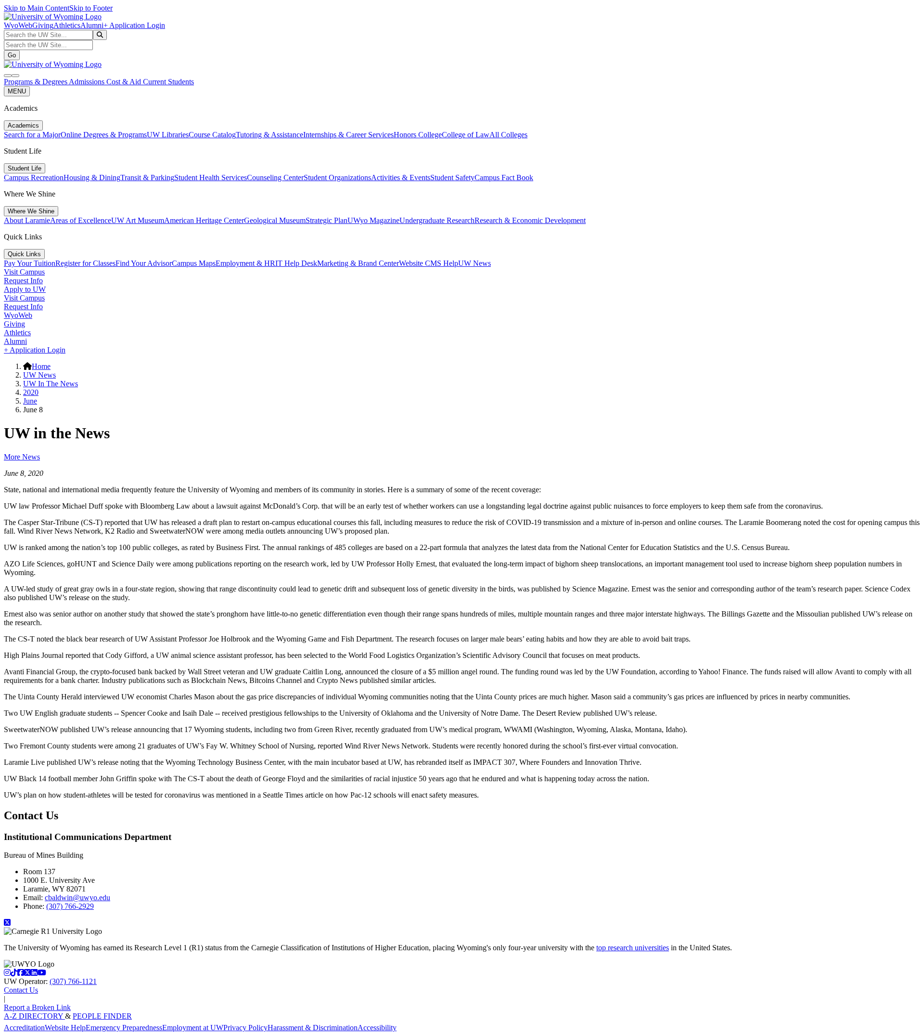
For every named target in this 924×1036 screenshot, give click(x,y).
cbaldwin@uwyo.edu (77, 897)
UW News (474, 263)
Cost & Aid (124, 82)
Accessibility (377, 1027)
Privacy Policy (245, 1027)
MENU (17, 91)
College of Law (465, 135)
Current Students (168, 82)
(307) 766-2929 (70, 906)
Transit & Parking (147, 177)
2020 (30, 392)
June (30, 401)
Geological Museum (275, 220)
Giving (42, 25)
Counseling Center (275, 177)
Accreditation (24, 1027)
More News (22, 457)
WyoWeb (18, 25)
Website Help (65, 1027)
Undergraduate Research (437, 220)
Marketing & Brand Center (358, 263)
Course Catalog (212, 135)
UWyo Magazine (373, 220)
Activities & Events (400, 177)
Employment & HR (245, 263)
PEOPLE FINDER (102, 1016)
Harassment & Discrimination (313, 1027)
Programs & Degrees (36, 82)
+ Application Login (134, 25)
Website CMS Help (428, 263)
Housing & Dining (92, 177)
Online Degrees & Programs (104, 135)
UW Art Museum (137, 220)
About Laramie (27, 220)
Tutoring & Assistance (269, 135)
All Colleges (508, 135)
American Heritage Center (204, 220)
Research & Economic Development (530, 220)
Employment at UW (192, 1027)
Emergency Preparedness (124, 1027)
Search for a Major (32, 135)
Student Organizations (337, 177)
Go (12, 55)
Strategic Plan (326, 220)
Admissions (87, 82)
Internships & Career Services (348, 135)
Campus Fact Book (504, 177)
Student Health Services (210, 177)
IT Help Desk (296, 263)
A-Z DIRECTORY (34, 1016)
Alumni (91, 25)
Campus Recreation (34, 177)
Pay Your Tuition (29, 263)
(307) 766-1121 (73, 981)
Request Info (23, 280)
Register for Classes (85, 263)
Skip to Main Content (36, 8)
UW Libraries (168, 135)
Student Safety (452, 177)
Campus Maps (194, 263)
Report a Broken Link (37, 1007)
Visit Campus (24, 272)
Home (41, 366)
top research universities (632, 948)
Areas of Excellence (80, 220)
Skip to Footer (91, 8)
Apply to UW (25, 289)
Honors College (418, 135)
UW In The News (50, 384)
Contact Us (21, 990)
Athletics (66, 25)
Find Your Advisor (144, 263)
